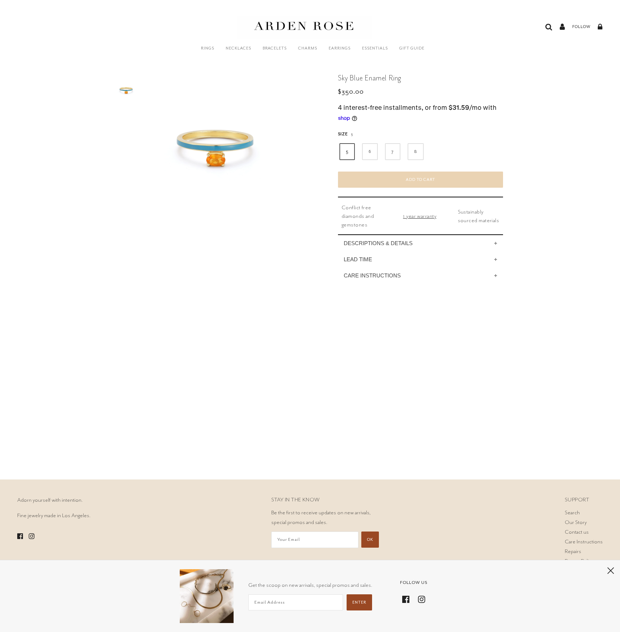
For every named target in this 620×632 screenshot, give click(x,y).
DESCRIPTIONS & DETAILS (378, 243)
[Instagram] (419, 598)
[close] (610, 570)
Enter (359, 602)
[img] (20, 535)
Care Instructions (584, 541)
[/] (305, 31)
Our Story (576, 522)
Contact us (577, 531)
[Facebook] (408, 598)
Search (572, 512)
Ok (370, 539)
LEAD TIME (358, 259)
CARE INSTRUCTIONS (372, 275)
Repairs (573, 551)
